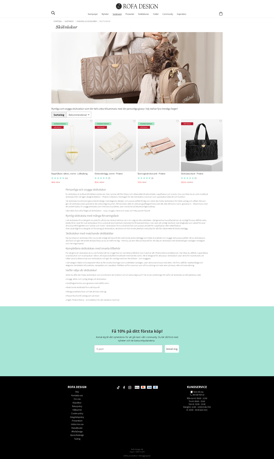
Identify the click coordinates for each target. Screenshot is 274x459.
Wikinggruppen (145, 455)
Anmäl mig (172, 349)
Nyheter (105, 14)
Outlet (155, 14)
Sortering (59, 114)
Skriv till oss (198, 391)
